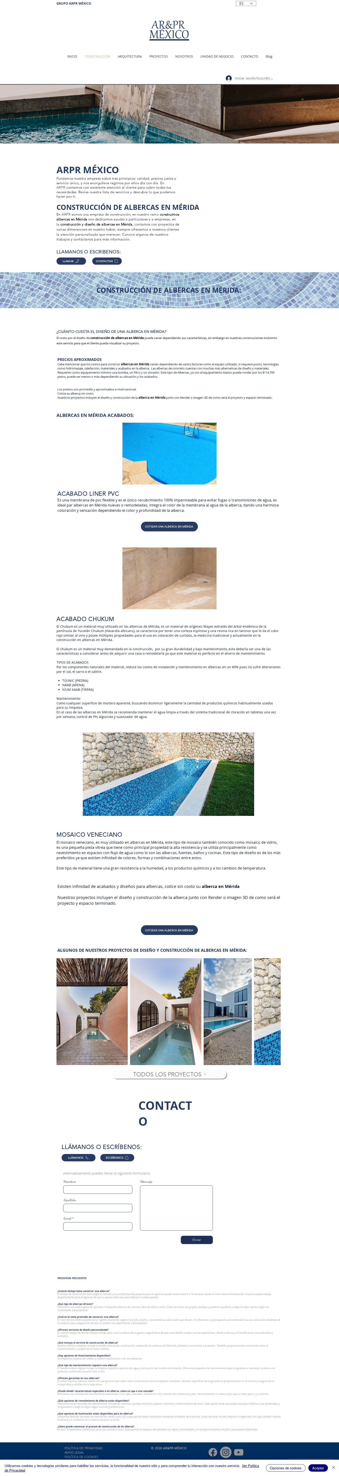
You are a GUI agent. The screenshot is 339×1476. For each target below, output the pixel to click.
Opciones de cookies (286, 1467)
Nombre (70, 1181)
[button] (216, 56)
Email (67, 1218)
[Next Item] (272, 1011)
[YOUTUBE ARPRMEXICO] (238, 1452)
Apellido (70, 1200)
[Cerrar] (333, 1467)
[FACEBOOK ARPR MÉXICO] (213, 1452)
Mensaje (146, 1181)
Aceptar (318, 1467)
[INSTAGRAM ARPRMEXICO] (226, 1452)
